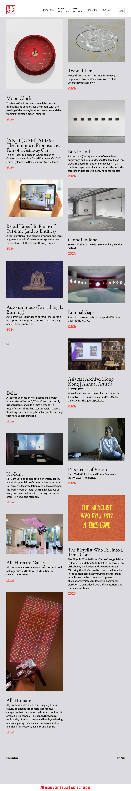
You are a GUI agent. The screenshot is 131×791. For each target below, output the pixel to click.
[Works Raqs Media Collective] (10, 9)
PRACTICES (49, 10)
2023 (72, 593)
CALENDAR (93, 10)
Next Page (120, 758)
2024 (10, 119)
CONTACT (107, 10)
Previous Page (12, 758)
